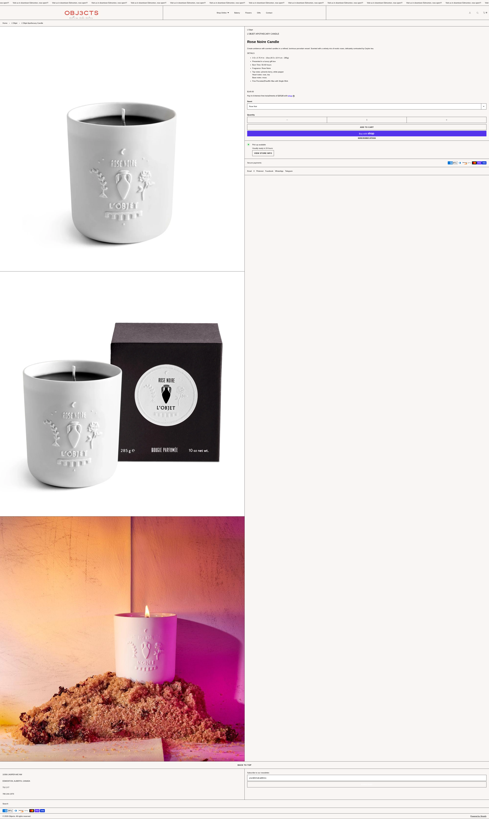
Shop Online (222, 13)
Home (5, 23)
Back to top (244, 765)
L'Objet (14, 23)
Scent (249, 101)
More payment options (367, 138)
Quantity (251, 115)
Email (249, 171)
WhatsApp (279, 171)
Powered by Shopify (478, 816)
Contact (269, 13)
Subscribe (366, 784)
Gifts (259, 13)
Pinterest (259, 171)
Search (5, 804)
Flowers (248, 13)
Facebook (269, 171)
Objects (12, 816)
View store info (263, 153)
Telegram (289, 171)
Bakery (237, 13)
